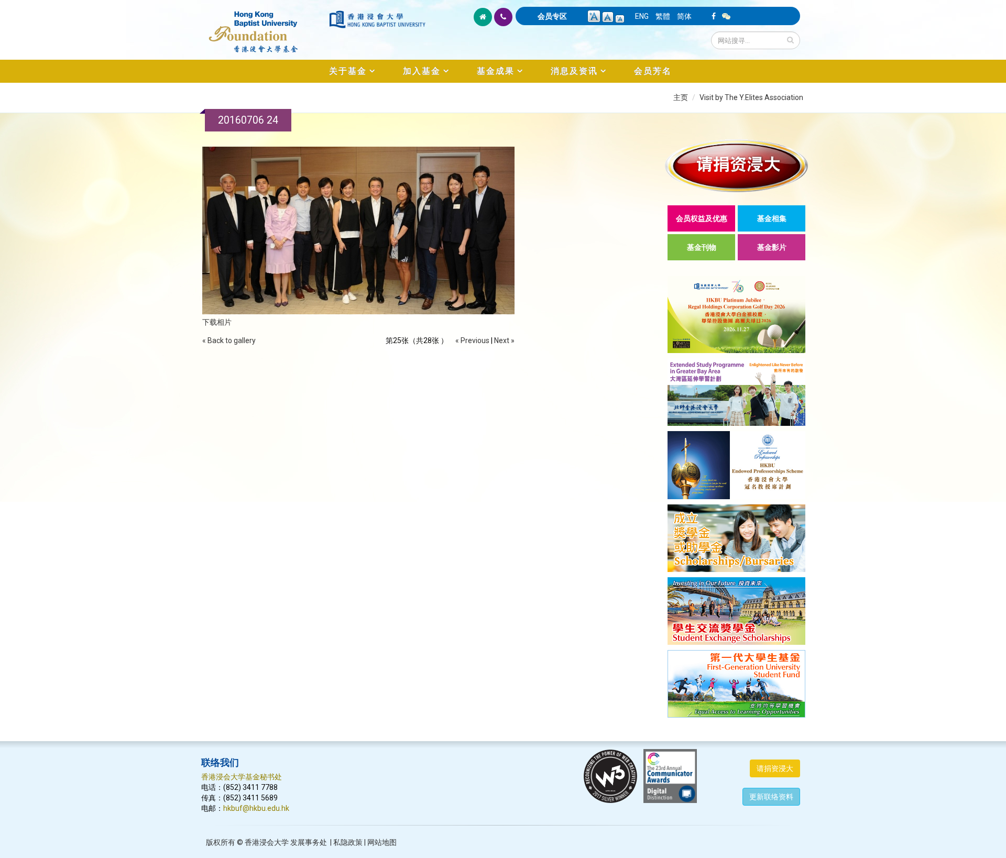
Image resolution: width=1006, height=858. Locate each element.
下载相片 (217, 322)
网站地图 (382, 842)
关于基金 (348, 71)
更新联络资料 (771, 797)
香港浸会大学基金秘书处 (241, 777)
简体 (684, 16)
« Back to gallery (229, 340)
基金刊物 (701, 247)
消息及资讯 (574, 71)
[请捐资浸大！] (736, 165)
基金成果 (496, 71)
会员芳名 (653, 71)
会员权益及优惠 (701, 218)
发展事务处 (308, 842)
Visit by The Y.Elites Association (751, 97)
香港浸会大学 (267, 842)
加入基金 (422, 71)
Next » (504, 340)
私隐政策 (348, 842)
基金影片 (771, 247)
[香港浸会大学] (377, 19)
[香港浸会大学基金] (264, 26)
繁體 (662, 16)
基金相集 (771, 218)
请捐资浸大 (775, 768)
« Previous (472, 340)
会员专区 (552, 16)
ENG (642, 16)
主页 (680, 97)
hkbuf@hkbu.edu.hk (256, 808)
